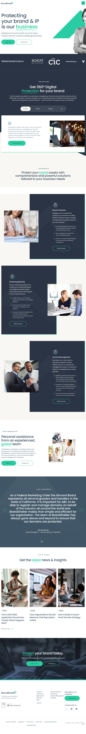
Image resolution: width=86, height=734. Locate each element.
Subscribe (72, 698)
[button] (83, 3)
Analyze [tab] (50, 109)
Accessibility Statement (50, 722)
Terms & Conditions (11, 722)
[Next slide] (81, 510)
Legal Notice (21, 722)
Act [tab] (62, 109)
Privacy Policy (30, 722)
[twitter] (67, 709)
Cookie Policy (38, 722)
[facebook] (71, 709)
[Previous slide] (5, 510)
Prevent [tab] (25, 109)
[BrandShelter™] (7, 3)
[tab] (41, 541)
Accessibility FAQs (31, 725)
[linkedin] (76, 709)
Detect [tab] (38, 109)
